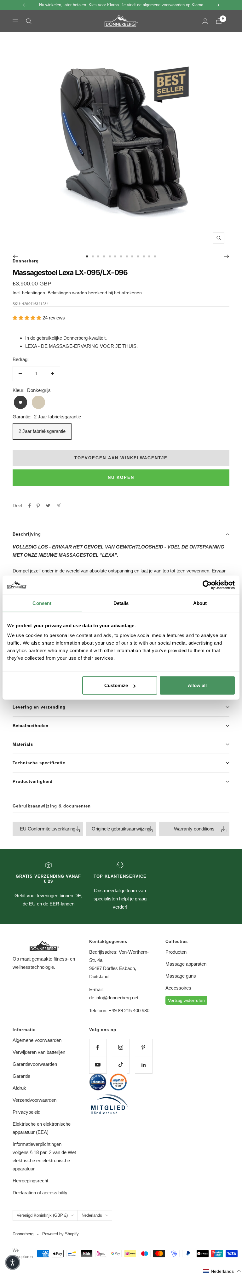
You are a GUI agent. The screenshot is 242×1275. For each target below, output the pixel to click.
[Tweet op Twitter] (48, 505)
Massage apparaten (185, 964)
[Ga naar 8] (127, 256)
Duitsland (98, 976)
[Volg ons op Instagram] (120, 1047)
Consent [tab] (41, 603)
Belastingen (59, 292)
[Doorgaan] (226, 256)
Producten (176, 952)
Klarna (197, 5)
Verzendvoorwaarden (34, 1100)
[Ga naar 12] (149, 256)
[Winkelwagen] (219, 21)
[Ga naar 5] (110, 256)
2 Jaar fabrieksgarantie (42, 431)
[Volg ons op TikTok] (120, 1064)
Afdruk (19, 1088)
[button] (222, 1271)
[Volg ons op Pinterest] (143, 1047)
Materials (23, 744)
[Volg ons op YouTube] (98, 1064)
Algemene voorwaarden (37, 1040)
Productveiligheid (33, 781)
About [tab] (200, 603)
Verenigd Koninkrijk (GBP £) (42, 1215)
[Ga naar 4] (104, 256)
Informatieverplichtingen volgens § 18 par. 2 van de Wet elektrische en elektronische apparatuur (44, 1156)
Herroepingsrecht (30, 1180)
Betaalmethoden (31, 725)
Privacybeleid (26, 1112)
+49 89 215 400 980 (129, 1010)
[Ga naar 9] (132, 256)
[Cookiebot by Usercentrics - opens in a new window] (207, 584)
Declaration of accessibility (40, 1192)
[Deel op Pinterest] (38, 505)
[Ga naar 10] (138, 256)
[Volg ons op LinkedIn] (143, 1064)
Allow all (197, 685)
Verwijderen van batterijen (39, 1052)
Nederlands (92, 1215)
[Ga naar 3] (98, 256)
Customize (116, 685)
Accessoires (178, 988)
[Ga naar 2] (93, 256)
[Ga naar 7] (121, 256)
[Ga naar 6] (115, 256)
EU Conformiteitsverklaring (47, 828)
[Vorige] (15, 256)
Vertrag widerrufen (186, 1000)
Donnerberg (26, 261)
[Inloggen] (205, 21)
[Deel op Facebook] (29, 505)
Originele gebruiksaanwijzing (121, 828)
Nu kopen (121, 477)
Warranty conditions (194, 828)
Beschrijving (27, 534)
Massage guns (180, 976)
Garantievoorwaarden (35, 1064)
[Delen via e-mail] (58, 505)
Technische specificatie (39, 763)
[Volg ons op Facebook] (98, 1047)
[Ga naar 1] (87, 256)
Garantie (21, 1076)
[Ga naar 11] (144, 256)
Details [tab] (121, 603)
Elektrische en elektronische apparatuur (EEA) (42, 1128)
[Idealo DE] (98, 1082)
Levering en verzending (39, 707)
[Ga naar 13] (155, 256)
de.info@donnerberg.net (113, 997)
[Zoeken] (29, 21)
